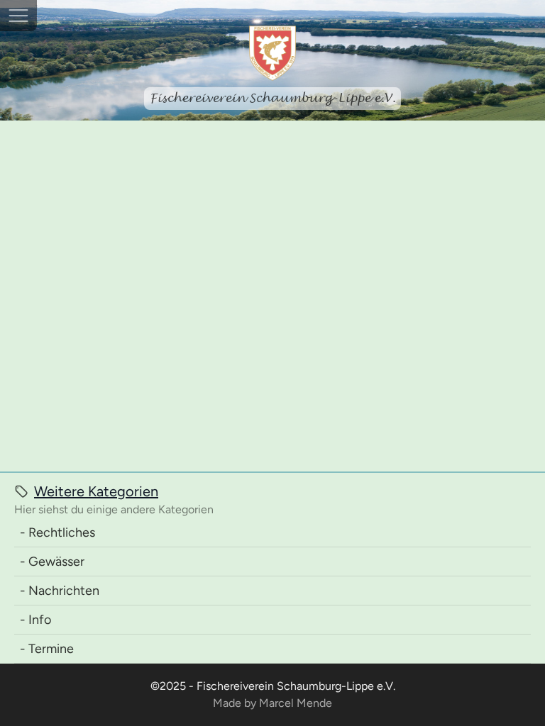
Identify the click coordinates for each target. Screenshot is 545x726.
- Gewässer (52, 561)
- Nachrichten (59, 590)
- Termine (47, 649)
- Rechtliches (57, 532)
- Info (35, 619)
